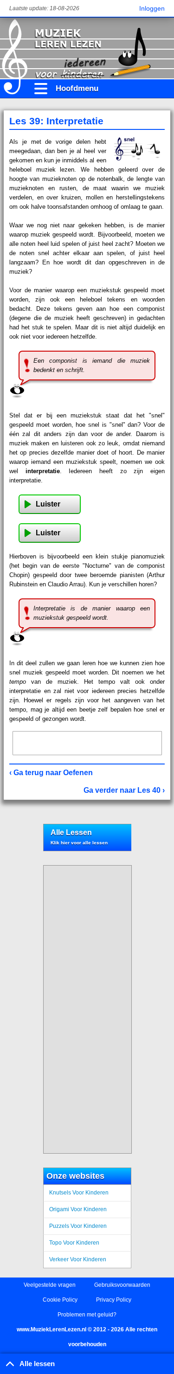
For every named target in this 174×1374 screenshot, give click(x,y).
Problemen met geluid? (87, 1314)
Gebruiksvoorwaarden (122, 1285)
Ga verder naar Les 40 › (124, 790)
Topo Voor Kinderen (74, 1242)
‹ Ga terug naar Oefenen (51, 773)
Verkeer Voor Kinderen (77, 1259)
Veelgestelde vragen (50, 1285)
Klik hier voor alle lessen (79, 842)
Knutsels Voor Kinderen (79, 1192)
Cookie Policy (60, 1300)
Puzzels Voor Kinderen (78, 1226)
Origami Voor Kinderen (78, 1209)
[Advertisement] (87, 743)
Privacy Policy (113, 1300)
